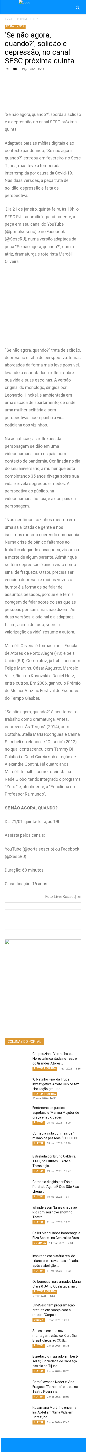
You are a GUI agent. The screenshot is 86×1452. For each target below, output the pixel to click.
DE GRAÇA (40, 1243)
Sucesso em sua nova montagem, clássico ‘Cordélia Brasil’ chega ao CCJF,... (54, 1335)
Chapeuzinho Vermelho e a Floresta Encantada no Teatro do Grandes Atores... (54, 1058)
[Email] (68, 919)
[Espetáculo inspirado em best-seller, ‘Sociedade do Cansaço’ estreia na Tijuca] (17, 1362)
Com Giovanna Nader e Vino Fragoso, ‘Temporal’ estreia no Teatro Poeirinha (55, 1386)
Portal (14, 69)
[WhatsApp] (24, 919)
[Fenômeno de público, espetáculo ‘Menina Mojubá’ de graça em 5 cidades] (17, 1113)
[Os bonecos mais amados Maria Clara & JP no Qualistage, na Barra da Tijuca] (17, 1287)
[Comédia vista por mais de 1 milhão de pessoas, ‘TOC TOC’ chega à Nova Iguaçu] (17, 1139)
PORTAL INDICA (28, 19)
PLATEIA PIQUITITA (45, 1068)
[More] (80, 919)
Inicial (8, 19)
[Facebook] (35, 919)
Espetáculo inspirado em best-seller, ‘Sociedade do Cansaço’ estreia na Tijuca (55, 1361)
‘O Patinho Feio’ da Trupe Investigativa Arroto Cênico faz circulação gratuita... (55, 1084)
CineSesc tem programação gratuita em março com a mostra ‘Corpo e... (53, 1310)
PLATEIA (38, 1122)
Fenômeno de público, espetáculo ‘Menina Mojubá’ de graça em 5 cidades (55, 1112)
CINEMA (38, 1320)
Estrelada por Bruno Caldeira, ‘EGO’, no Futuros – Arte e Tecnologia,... (54, 1161)
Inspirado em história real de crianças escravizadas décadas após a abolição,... (56, 1260)
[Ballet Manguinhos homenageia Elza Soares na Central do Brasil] (17, 1239)
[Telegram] (57, 919)
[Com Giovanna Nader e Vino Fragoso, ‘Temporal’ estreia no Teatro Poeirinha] (17, 1388)
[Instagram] (48, 1445)
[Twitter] (46, 919)
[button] (77, 7)
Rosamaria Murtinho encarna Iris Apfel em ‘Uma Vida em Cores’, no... (54, 1412)
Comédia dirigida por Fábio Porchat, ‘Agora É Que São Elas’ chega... (56, 1186)
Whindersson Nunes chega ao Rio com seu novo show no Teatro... (54, 1212)
